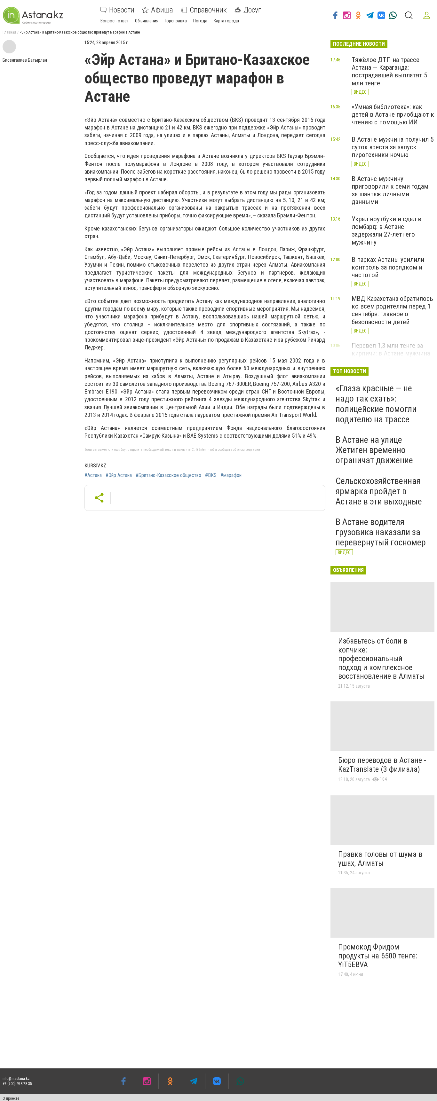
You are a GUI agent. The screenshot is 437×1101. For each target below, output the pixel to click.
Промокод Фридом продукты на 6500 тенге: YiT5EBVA (377, 955)
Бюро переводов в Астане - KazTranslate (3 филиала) (382, 765)
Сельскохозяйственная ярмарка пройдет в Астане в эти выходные (379, 491)
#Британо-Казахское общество (168, 475)
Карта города (226, 20)
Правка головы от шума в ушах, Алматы (380, 859)
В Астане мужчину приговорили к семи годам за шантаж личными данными (390, 190)
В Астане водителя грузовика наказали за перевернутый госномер (381, 532)
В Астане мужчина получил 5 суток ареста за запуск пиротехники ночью (392, 147)
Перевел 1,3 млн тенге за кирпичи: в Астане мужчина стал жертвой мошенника (391, 353)
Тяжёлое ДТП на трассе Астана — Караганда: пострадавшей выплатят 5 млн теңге (389, 71)
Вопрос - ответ (114, 20)
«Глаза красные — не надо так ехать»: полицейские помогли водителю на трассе (376, 404)
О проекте (11, 1098)
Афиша (162, 10)
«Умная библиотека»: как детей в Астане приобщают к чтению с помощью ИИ (393, 114)
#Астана (93, 475)
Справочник (208, 10)
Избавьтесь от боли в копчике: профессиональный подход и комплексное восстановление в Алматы (381, 658)
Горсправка (176, 20)
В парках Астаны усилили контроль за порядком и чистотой (388, 267)
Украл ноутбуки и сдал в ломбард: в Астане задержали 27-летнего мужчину (386, 230)
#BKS (211, 475)
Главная (9, 32)
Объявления (146, 20)
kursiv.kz (95, 466)
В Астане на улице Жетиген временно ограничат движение (374, 449)
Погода (200, 20)
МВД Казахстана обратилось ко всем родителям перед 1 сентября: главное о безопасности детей (392, 310)
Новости (121, 10)
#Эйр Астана (119, 475)
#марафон (231, 475)
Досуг (252, 10)
